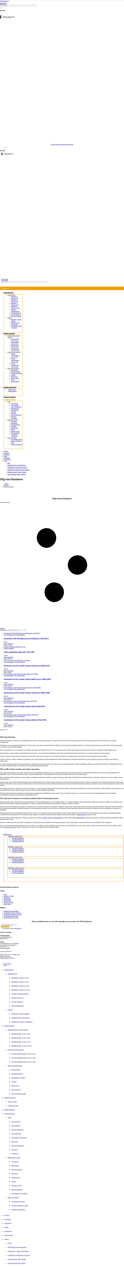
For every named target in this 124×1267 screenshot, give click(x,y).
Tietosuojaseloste (8, 902)
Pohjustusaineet (15, 425)
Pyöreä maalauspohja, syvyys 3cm (15, 360)
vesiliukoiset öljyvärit (9, 827)
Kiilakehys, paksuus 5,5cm (15, 307)
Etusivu (6, 451)
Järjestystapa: (4, 630)
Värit (8, 402)
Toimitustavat (7, 901)
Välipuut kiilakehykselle (15, 310)
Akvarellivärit (15, 408)
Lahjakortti (7, 458)
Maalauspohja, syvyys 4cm (15, 346)
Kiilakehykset (9, 293)
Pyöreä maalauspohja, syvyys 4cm (15, 365)
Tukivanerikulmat (16, 316)
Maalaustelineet (10, 397)
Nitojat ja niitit (15, 431)
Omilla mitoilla (12, 391)
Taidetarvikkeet (9, 400)
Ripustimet (14, 423)
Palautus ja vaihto (9, 896)
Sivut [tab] (5, 965)
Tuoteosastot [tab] (7, 964)
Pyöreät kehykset (16, 313)
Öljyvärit (13, 413)
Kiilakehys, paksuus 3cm (15, 300)
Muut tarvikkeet (12, 438)
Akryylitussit (14, 405)
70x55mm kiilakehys (18, 873)
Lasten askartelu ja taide (19, 1206)
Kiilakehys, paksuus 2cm (15, 297)
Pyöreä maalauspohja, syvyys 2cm (15, 355)
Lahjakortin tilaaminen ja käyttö (18, 470)
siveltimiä (44, 817)
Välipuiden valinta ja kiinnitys (16, 326)
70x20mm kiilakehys (18, 841)
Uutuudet (6, 453)
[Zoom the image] (62, 144)
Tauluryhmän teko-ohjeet (16, 474)
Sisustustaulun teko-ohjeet (16, 472)
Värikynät (14, 418)
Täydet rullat (12, 1102)
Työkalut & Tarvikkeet (14, 435)
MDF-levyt (14, 376)
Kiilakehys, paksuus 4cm (15, 304)
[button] (3, 3)
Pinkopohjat (14, 370)
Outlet (5, 456)
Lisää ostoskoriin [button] (8, 643)
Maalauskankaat (10, 387)
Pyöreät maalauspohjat (13, 352)
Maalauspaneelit (15, 372)
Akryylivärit (14, 403)
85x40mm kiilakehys (18, 862)
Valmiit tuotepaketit (16, 444)
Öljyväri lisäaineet (16, 415)
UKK (8, 463)
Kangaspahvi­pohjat (16, 373)
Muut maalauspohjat (13, 368)
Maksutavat (7, 897)
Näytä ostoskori (5, 958)
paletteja (50, 817)
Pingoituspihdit (15, 433)
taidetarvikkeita (80, 817)
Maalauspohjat (9, 334)
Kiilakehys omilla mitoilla (20, 1014)
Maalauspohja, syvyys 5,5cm (15, 349)
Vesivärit (13, 416)
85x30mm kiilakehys (18, 852)
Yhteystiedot (7, 459)
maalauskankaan (81, 814)
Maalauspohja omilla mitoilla (18, 1030)
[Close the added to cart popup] (14, 958)
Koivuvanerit (15, 378)
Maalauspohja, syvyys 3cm (15, 343)
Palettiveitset (14, 428)
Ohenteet (13, 426)
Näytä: (2, 729)
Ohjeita (9, 318)
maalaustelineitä (57, 817)
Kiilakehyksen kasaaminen (15, 323)
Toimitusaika (7, 899)
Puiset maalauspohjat (15, 380)
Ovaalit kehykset (16, 314)
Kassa (12, 958)
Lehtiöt (13, 375)
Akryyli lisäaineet (16, 407)
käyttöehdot (17, 928)
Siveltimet (14, 421)
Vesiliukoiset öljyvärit (14, 410)
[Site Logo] (4, 1)
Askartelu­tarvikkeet (16, 439)
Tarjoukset (7, 454)
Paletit (13, 429)
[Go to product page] (64, 633)
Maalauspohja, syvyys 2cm (15, 339)
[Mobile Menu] (1, 147)
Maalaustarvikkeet (12, 420)
